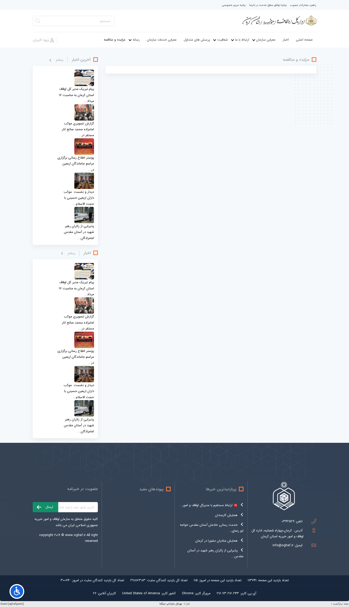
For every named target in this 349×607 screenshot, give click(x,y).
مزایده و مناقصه (114, 39)
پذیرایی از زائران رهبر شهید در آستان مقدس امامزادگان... (79, 232)
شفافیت (222, 39)
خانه (346, 604)
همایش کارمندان (226, 515)
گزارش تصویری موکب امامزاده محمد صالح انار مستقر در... (78, 129)
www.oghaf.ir (75, 535)
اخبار (286, 39)
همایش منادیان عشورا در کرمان (216, 540)
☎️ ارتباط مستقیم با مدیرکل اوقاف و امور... (209, 505)
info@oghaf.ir (283, 545)
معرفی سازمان (265, 39)
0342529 (288, 521)
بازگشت (337, 604)
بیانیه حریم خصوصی (234, 5)
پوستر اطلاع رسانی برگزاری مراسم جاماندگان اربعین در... (75, 163)
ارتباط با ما (242, 39)
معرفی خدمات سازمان (162, 39)
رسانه (136, 39)
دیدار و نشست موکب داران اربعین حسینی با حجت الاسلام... (79, 198)
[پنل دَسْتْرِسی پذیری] (17, 591)
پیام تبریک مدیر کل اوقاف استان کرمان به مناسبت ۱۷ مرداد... (76, 95)
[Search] (37, 22)
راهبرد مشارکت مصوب (303, 5)
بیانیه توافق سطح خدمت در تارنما (268, 5)
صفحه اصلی (304, 39)
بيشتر (59, 60)
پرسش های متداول (197, 39)
